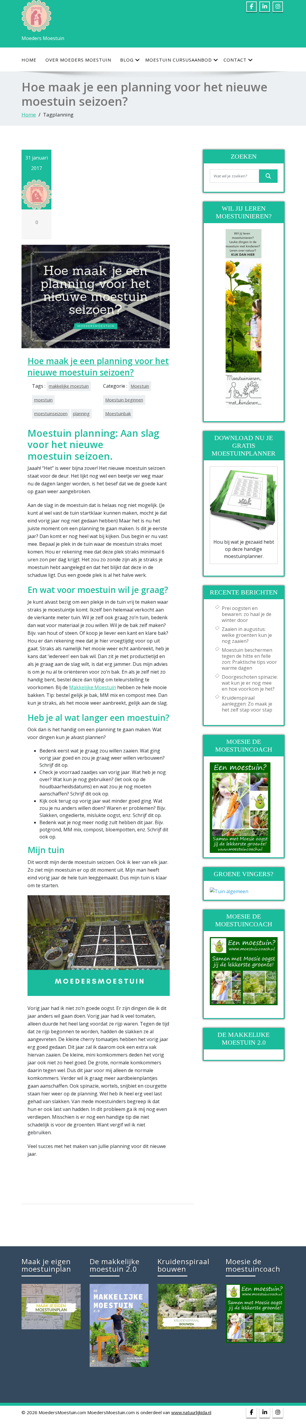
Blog (127, 60)
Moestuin (140, 386)
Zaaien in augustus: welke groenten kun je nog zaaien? (247, 635)
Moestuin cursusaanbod (178, 60)
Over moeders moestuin (78, 60)
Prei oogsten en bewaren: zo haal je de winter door (246, 614)
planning (81, 413)
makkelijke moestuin (69, 386)
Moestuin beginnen (124, 400)
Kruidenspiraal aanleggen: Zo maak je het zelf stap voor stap (247, 704)
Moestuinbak (118, 413)
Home (29, 60)
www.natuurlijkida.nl (191, 1412)
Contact (235, 60)
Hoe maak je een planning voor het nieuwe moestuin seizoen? (98, 366)
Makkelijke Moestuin (92, 687)
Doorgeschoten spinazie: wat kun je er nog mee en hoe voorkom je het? (250, 683)
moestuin (43, 400)
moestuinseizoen (51, 413)
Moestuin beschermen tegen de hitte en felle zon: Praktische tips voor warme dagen (249, 659)
